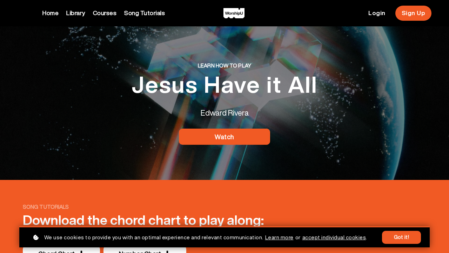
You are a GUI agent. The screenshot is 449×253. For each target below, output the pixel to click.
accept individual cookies (334, 237)
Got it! (401, 237)
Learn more (279, 237)
